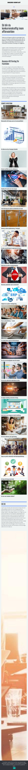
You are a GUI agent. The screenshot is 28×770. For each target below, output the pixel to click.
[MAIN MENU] (14, 7)
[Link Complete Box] (14, 113)
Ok (14, 768)
